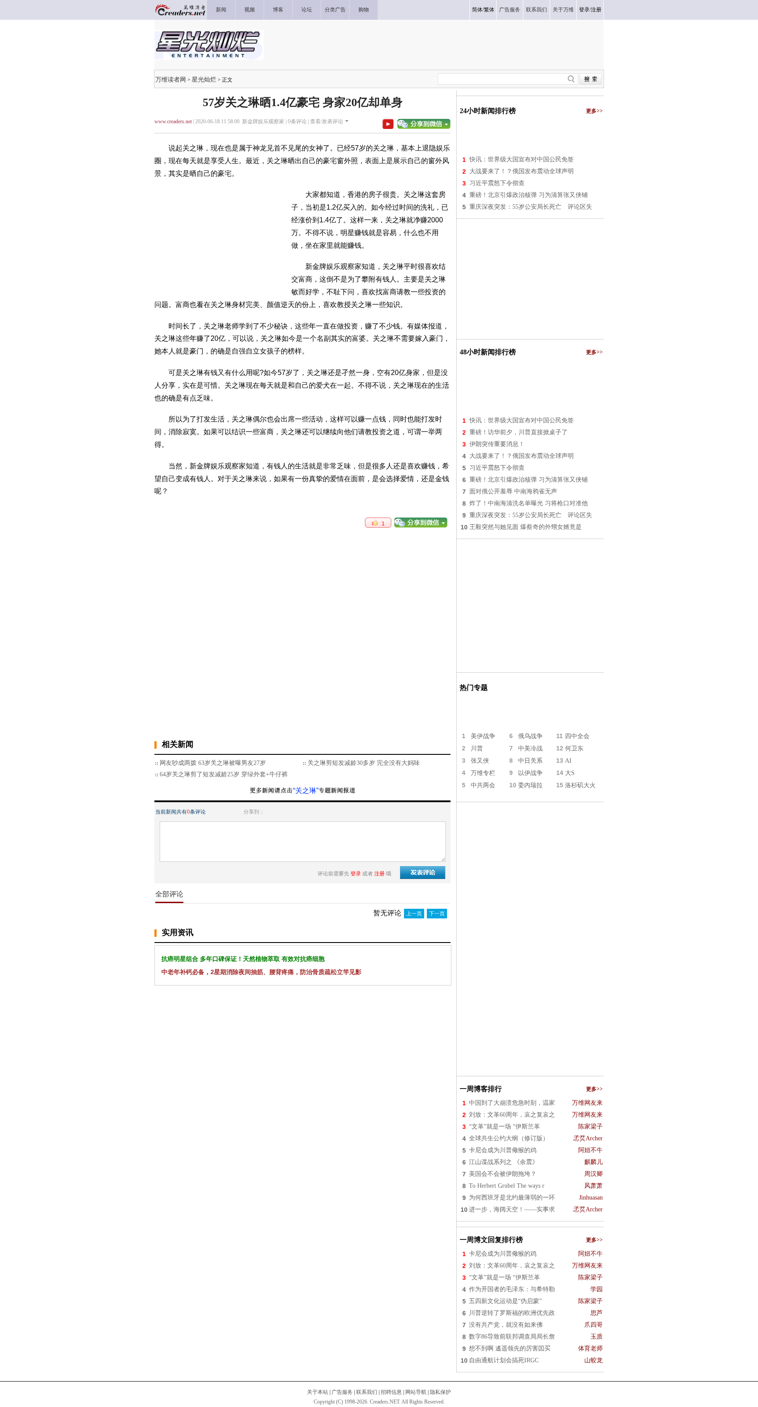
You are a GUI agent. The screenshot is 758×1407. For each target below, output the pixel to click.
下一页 (437, 914)
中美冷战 (530, 748)
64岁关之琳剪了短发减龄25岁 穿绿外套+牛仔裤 (224, 774)
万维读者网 (170, 79)
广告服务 (342, 1392)
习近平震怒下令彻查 (497, 183)
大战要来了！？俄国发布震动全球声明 (521, 171)
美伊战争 (483, 736)
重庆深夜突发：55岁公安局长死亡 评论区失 (530, 207)
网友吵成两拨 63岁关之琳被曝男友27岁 (213, 763)
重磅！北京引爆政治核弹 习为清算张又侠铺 (528, 195)
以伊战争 (530, 773)
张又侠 (480, 760)
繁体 (489, 10)
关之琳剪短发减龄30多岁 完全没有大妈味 (363, 763)
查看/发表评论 (326, 121)
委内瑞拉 (530, 785)
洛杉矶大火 (580, 785)
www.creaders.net (173, 121)
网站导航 (415, 1392)
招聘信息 (391, 1392)
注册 (596, 10)
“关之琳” (305, 790)
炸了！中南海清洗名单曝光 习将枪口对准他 (528, 503)
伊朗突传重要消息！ (497, 444)
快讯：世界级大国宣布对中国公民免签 (521, 159)
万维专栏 (483, 773)
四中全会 (577, 736)
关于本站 (317, 1392)
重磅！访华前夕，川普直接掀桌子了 (518, 432)
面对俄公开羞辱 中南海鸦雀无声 (513, 491)
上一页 (414, 914)
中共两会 (483, 785)
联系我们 (366, 1392)
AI (568, 760)
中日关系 (530, 760)
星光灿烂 (204, 79)
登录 (584, 10)
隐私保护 (440, 1392)
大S (570, 773)
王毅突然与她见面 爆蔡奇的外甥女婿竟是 (525, 527)
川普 (477, 748)
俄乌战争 (530, 736)
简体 (477, 10)
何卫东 (574, 748)
